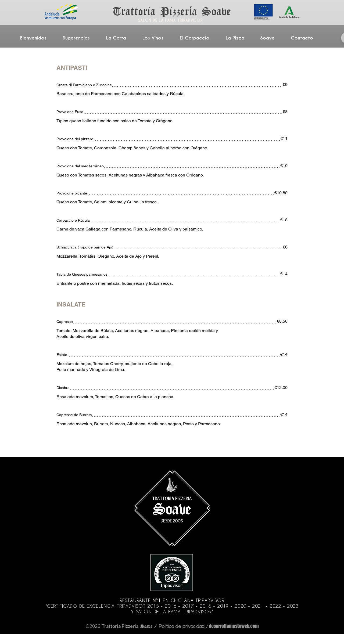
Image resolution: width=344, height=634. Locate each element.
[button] (120, 38)
